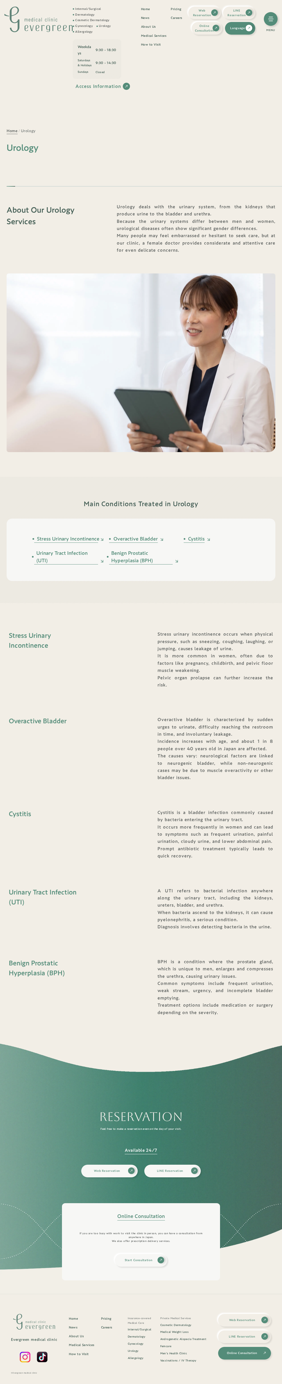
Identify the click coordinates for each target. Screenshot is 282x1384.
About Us (148, 26)
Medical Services (153, 35)
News (145, 17)
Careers (176, 17)
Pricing (176, 9)
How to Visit (151, 44)
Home (145, 9)
